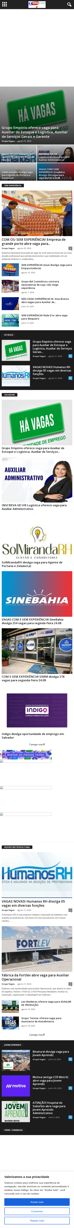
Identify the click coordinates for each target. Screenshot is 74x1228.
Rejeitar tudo (37, 1220)
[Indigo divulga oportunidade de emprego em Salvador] (37, 708)
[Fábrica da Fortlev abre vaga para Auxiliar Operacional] (37, 949)
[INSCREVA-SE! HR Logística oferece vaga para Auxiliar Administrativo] (37, 479)
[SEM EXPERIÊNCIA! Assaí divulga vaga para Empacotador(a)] (10, 269)
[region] (37, 1199)
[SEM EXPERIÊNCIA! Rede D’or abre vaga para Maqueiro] (10, 320)
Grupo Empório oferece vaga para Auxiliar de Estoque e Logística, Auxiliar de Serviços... (33, 450)
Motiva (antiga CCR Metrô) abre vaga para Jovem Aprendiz (50, 1080)
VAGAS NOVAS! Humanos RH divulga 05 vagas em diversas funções (18, 156)
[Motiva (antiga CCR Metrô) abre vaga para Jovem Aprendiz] (16, 1086)
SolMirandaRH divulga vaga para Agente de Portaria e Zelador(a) (17, 175)
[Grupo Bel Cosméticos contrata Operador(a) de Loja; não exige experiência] (10, 286)
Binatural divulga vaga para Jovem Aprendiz (51, 1053)
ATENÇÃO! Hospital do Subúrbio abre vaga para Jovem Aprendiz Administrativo (49, 1108)
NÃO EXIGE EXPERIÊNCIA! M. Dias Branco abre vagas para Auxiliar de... (45, 300)
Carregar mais (36, 744)
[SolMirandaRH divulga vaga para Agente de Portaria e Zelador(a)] (37, 537)
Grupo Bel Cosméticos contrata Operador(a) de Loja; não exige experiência (40, 285)
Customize (37, 1211)
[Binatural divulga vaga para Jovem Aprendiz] (16, 1060)
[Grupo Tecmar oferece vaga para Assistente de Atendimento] (10, 1023)
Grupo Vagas (8, 141)
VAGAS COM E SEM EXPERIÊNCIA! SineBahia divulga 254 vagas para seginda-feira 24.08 (52, 173)
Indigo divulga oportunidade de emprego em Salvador (33, 735)
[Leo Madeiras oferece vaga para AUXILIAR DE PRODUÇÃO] (10, 1006)
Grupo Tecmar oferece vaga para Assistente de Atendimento (41, 1020)
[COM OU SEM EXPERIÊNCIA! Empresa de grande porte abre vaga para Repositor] (37, 213)
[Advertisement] (37, 48)
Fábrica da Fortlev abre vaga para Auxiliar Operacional (35, 977)
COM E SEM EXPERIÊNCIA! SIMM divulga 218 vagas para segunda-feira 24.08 (33, 678)
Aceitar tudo (37, 1202)
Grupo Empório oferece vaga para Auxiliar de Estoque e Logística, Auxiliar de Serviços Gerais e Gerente (35, 132)
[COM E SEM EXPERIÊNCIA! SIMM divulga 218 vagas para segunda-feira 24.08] (37, 651)
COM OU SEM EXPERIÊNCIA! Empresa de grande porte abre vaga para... (34, 241)
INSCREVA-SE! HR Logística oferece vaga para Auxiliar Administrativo (54, 156)
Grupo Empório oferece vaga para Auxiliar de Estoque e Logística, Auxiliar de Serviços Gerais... (52, 347)
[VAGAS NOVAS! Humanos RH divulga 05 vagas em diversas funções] (16, 376)
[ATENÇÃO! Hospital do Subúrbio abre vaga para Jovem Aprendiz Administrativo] (16, 1111)
